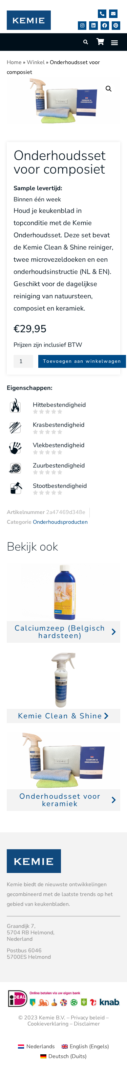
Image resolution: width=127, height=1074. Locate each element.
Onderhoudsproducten (60, 522)
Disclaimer (87, 1024)
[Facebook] (105, 25)
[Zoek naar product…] (86, 42)
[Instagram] (82, 25)
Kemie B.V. (52, 1017)
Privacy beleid (88, 1017)
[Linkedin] (93, 25)
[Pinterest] (116, 25)
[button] (114, 42)
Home (14, 62)
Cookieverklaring (47, 1024)
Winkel (36, 62)
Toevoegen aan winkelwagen (82, 361)
